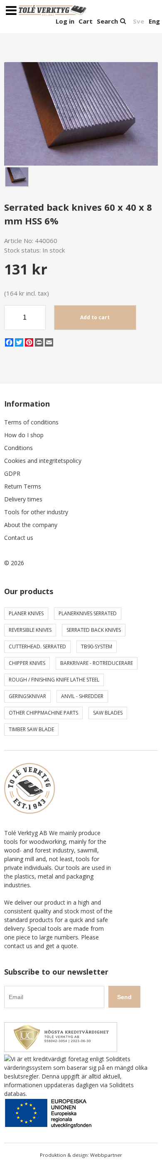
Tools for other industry (36, 512)
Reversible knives (30, 629)
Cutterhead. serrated (37, 646)
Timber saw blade (31, 729)
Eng (154, 21)
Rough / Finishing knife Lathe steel (54, 679)
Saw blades (108, 712)
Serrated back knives (93, 629)
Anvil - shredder (82, 696)
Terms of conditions (31, 422)
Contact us (18, 538)
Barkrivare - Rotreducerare (96, 663)
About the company (30, 525)
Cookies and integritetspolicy (42, 461)
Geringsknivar (27, 696)
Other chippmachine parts (43, 712)
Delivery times (23, 499)
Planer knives (26, 613)
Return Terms (22, 486)
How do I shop (24, 435)
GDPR (12, 473)
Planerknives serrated (88, 613)
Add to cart (95, 317)
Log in (65, 21)
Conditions (18, 448)
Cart (86, 21)
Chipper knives (27, 663)
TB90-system (96, 646)
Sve (138, 21)
